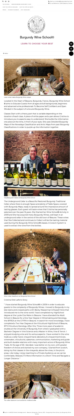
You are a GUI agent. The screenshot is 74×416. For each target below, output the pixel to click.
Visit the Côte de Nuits (26, 7)
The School (6, 4)
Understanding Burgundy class (21, 4)
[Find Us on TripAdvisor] (71, 53)
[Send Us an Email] (71, 44)
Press (4, 9)
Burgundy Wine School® (37, 37)
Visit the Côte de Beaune (10, 7)
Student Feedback (13, 9)
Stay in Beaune (25, 9)
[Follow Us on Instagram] (71, 48)
